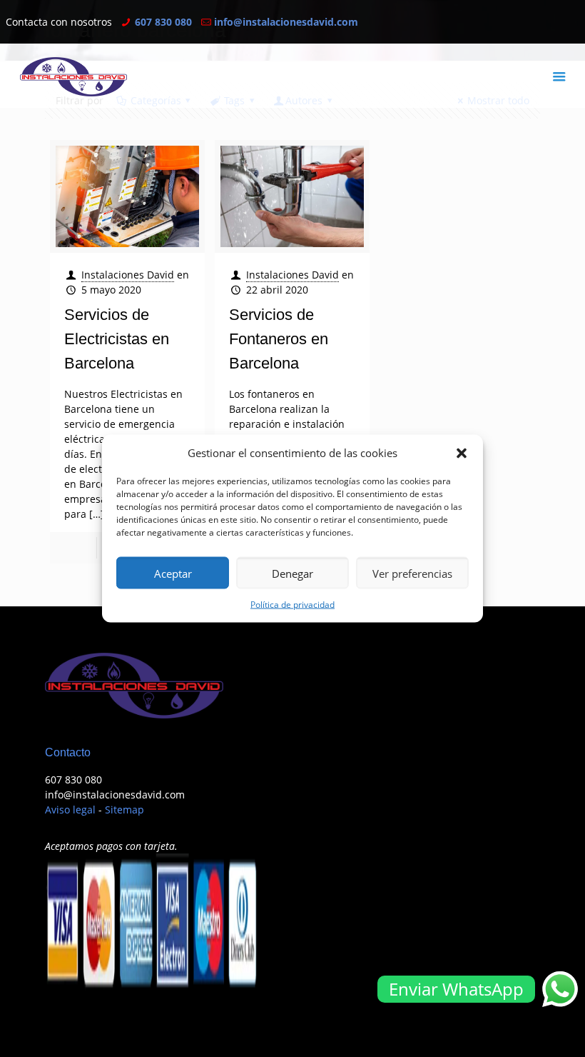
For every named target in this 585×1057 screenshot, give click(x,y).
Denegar (292, 573)
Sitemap (124, 809)
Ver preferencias (412, 573)
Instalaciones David (127, 274)
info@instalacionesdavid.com (286, 22)
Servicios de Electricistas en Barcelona (116, 339)
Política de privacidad (292, 604)
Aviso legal (70, 809)
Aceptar (173, 573)
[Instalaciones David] (73, 76)
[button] (461, 453)
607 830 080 (163, 22)
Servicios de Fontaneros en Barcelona (278, 339)
